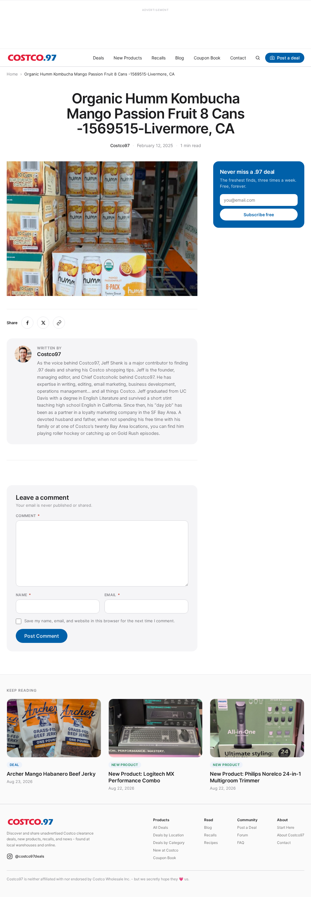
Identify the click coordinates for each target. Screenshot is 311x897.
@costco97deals (29, 856)
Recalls (159, 57)
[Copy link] (59, 323)
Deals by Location (168, 835)
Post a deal (288, 57)
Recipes (211, 842)
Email (112, 595)
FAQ (240, 842)
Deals (98, 57)
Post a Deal (247, 827)
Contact (238, 57)
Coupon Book (207, 57)
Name (23, 595)
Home (12, 74)
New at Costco (165, 850)
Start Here (285, 827)
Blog (179, 57)
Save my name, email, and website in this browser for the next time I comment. (99, 620)
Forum (242, 835)
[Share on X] (43, 323)
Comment (28, 515)
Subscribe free (259, 214)
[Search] (257, 57)
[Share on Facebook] (27, 323)
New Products (128, 57)
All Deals (160, 827)
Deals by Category (169, 842)
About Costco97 (290, 835)
